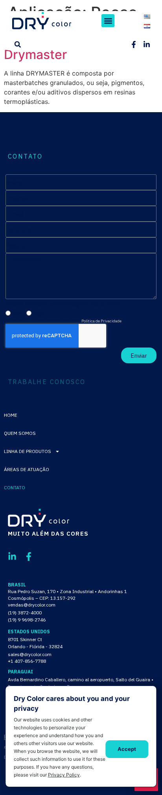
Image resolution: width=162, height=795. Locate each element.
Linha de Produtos (27, 451)
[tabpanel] (81, 268)
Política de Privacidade (101, 321)
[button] (107, 20)
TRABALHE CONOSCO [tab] (46, 382)
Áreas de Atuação (26, 469)
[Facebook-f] (133, 44)
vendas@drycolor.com (31, 605)
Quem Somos (20, 433)
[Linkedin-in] (146, 44)
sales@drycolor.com (30, 654)
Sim (17, 314)
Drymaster (35, 54)
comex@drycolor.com (31, 694)
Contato (14, 487)
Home (10, 415)
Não (39, 314)
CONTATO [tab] (25, 156)
